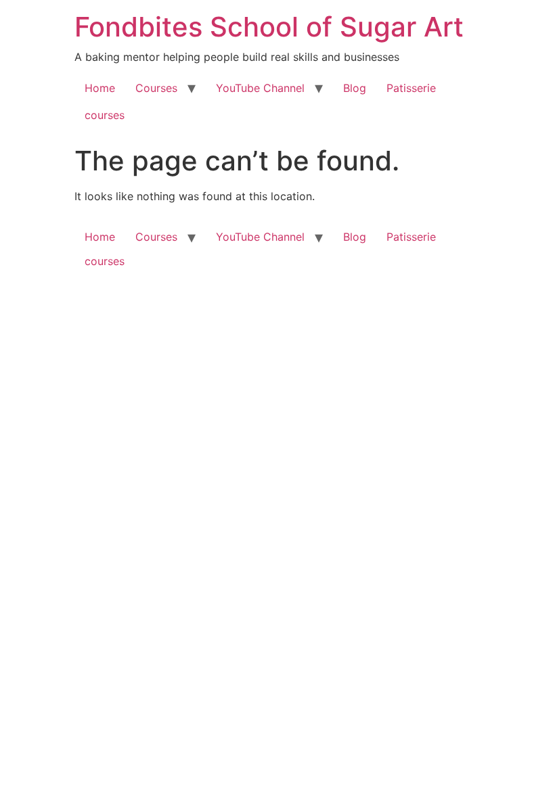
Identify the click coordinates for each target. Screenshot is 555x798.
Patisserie (411, 88)
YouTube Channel (260, 88)
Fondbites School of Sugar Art (269, 26)
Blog (354, 88)
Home (100, 88)
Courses (156, 88)
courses (105, 115)
